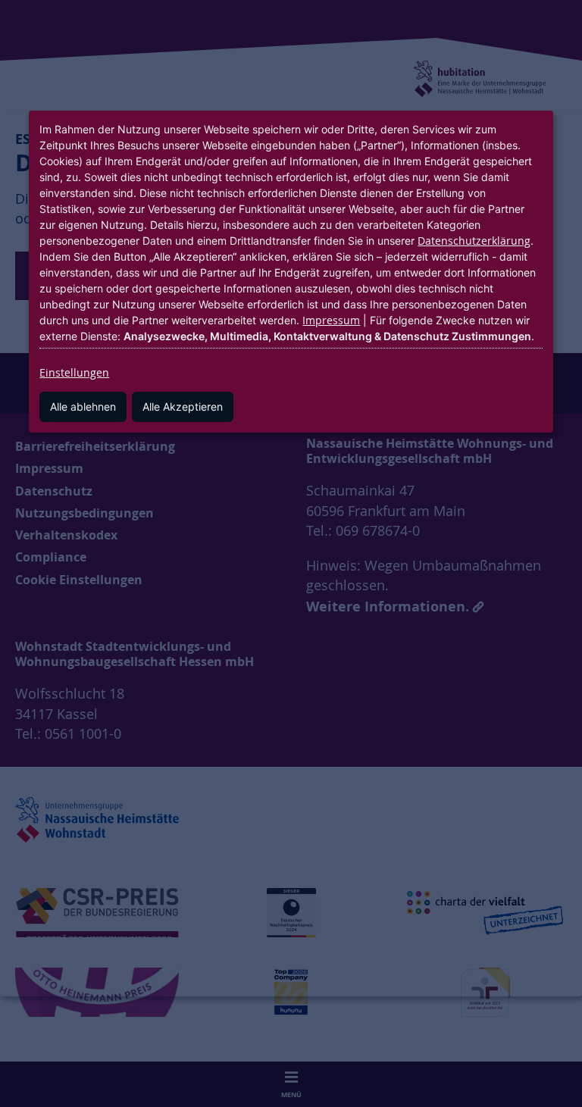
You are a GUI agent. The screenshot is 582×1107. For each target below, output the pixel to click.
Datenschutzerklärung (474, 240)
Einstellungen (74, 372)
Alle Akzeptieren (182, 406)
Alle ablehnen (83, 406)
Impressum (331, 320)
